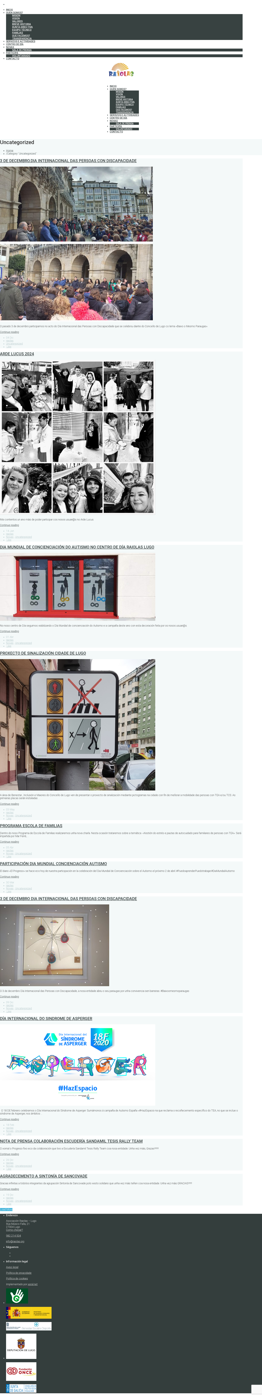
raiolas (9, 340)
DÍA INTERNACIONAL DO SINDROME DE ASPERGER (46, 1018)
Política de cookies (17, 1278)
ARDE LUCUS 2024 (17, 354)
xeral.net (33, 1284)
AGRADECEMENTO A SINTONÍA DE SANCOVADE (43, 1176)
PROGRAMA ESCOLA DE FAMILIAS (31, 825)
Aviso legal (12, 1267)
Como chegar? (14, 1229)
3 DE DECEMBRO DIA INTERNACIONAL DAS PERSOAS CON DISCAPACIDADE (68, 898)
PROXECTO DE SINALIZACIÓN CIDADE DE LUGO (43, 653)
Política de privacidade (19, 1272)
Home (9, 150)
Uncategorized (14, 343)
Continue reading (9, 332)
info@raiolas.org (15, 1241)
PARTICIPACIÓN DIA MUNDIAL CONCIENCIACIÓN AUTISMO (53, 863)
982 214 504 (13, 1235)
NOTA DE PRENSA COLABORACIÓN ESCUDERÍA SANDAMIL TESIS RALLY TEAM (71, 1141)
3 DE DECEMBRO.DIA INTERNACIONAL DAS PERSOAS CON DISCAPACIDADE (68, 160)
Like (8, 346)
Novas (9, 536)
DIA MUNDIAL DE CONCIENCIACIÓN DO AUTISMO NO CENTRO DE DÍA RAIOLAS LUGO (77, 547)
